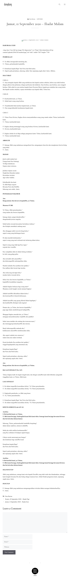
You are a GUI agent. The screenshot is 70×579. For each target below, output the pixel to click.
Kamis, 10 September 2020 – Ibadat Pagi (17, 499)
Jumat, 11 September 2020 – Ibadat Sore (17, 502)
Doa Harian (32, 19)
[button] (59, 4)
